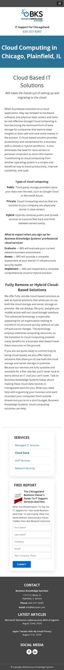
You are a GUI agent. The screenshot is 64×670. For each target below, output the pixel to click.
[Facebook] (29, 651)
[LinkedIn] (35, 651)
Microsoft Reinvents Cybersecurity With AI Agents (32, 619)
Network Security (25, 468)
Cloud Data (22, 453)
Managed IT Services (27, 445)
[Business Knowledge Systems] (32, 15)
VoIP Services (22, 460)
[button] (60, 3)
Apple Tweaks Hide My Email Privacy (32, 631)
